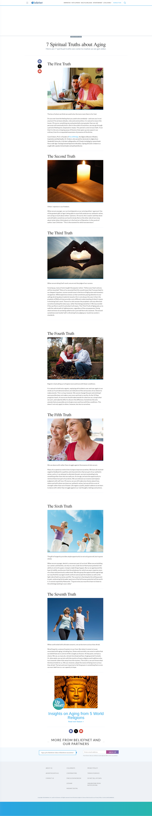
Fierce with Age (76, 36)
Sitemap (69, 783)
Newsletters (117, 2)
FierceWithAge (73, 137)
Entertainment (97, 2)
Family (107, 2)
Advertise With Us (52, 773)
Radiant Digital (72, 788)
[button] (124, 2)
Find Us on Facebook (74, 778)
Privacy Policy (92, 768)
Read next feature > (76, 722)
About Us (49, 768)
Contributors (72, 773)
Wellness (86, 2)
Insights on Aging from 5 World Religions (76, 715)
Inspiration (67, 2)
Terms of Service (93, 773)
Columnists (71, 768)
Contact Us (50, 778)
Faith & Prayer (76, 2)
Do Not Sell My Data (94, 778)
